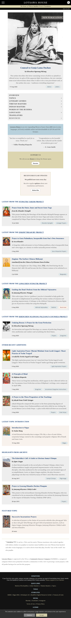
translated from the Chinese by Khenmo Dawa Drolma (30, 262)
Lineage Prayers (61, 223)
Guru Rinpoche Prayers (59, 251)
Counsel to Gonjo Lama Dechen (35, 67)
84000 (9, 595)
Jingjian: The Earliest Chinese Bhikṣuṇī (27, 259)
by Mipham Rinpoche (19, 377)
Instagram (42, 600)
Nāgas (64, 443)
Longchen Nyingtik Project (33, 283)
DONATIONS (35, 576)
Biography (63, 274)
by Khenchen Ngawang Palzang (35, 71)
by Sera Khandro (17, 241)
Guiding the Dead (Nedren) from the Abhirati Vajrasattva (34, 289)
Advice (49, 87)
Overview (14, 95)
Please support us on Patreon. (55, 580)
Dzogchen (63, 335)
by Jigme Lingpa (17, 461)
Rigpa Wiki (16, 595)
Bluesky (28, 600)
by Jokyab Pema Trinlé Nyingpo (22, 400)
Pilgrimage (63, 478)
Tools (35, 589)
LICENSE (35, 607)
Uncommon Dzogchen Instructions (55, 389)
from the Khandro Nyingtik (21, 211)
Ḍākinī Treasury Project (31, 232)
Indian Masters (34, 586)
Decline (29, 615)
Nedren (53, 307)
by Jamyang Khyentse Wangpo (22, 293)
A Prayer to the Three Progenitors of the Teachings (32, 397)
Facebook (35, 600)
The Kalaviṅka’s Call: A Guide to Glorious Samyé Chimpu (34, 458)
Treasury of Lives (58, 595)
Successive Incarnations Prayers (24, 517)
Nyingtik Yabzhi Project (31, 202)
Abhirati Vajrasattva (41, 307)
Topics (54, 586)
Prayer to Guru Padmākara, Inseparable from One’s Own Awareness (38, 238)
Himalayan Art (25, 595)
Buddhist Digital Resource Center (41, 595)
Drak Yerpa (62, 412)
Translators (15, 115)
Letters (57, 87)
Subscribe (35, 190)
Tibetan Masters (45, 586)
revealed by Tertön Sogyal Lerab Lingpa (25, 356)
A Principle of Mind (20, 374)
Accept (42, 615)
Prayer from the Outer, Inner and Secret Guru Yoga (32, 208)
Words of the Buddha (20, 109)
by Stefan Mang (17, 431)
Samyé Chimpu (51, 478)
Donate (35, 163)
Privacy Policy (40, 604)
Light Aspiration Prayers (58, 366)
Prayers (54, 335)
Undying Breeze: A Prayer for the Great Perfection (31, 323)
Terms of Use (31, 604)
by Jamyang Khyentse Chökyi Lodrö (24, 489)
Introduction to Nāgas (20, 427)
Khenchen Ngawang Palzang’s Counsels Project (43, 317)
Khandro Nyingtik (47, 223)
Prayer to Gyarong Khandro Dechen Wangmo (29, 486)
